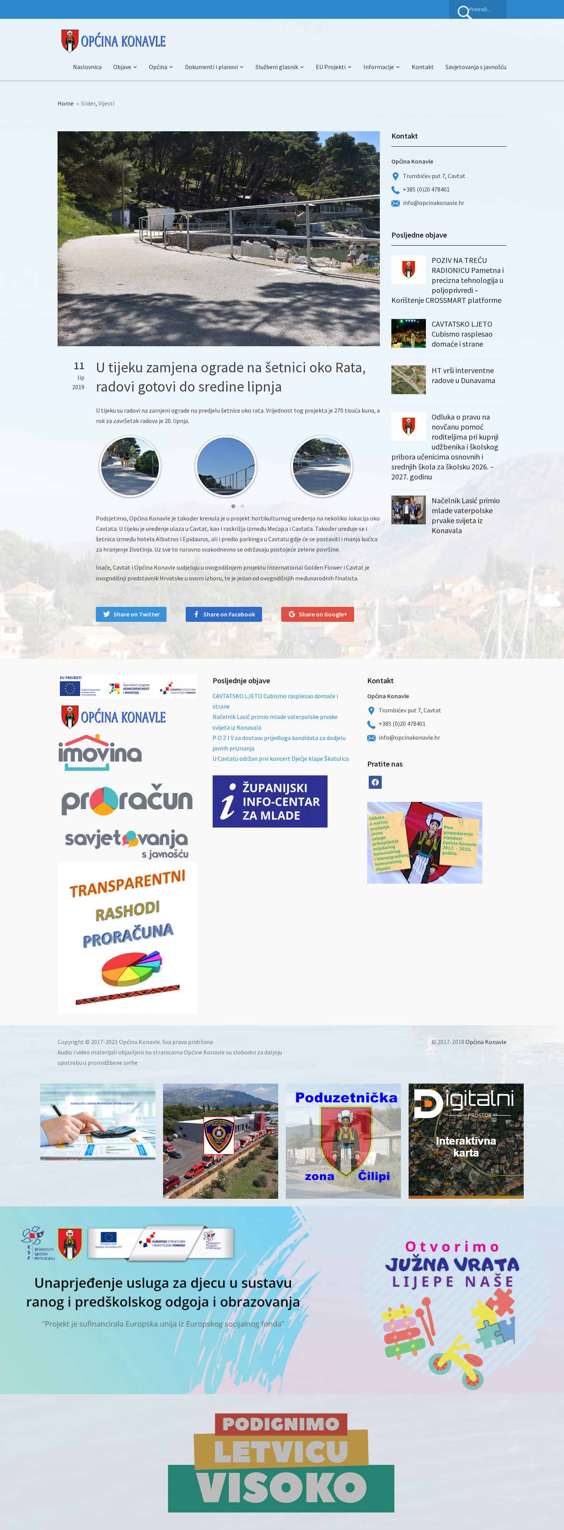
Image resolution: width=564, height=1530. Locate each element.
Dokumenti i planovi (211, 67)
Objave (122, 67)
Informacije (378, 67)
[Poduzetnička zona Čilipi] (343, 1141)
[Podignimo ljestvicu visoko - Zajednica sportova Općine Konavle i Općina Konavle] (282, 1462)
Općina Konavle (485, 1042)
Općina (158, 67)
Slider (88, 103)
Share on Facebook (229, 614)
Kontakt (423, 67)
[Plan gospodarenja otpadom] (453, 843)
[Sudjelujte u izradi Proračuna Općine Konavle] (97, 1122)
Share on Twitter (137, 614)
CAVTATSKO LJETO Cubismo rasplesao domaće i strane (462, 334)
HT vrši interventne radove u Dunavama (463, 375)
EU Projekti (331, 67)
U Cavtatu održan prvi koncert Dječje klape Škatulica (281, 758)
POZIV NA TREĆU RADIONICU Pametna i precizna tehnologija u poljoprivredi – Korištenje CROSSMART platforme (447, 280)
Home (66, 103)
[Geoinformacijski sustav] (466, 1141)
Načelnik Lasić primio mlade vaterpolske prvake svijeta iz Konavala (466, 515)
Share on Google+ (323, 614)
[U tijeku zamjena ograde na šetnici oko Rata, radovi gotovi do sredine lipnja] (219, 238)
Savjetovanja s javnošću (475, 67)
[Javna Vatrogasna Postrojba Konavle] (220, 1141)
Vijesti (106, 103)
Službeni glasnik (277, 67)
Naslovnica (87, 67)
